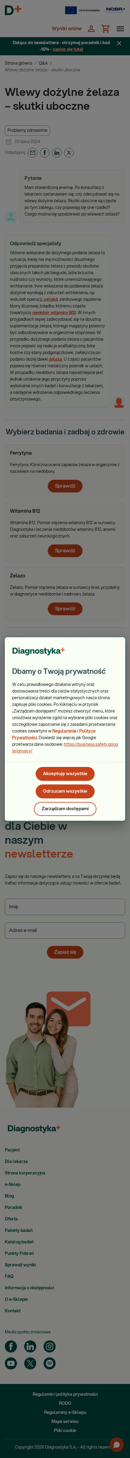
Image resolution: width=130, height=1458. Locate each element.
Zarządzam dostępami (65, 809)
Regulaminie (64, 731)
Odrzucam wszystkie (65, 791)
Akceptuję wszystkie (65, 773)
